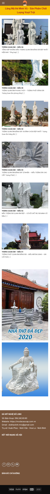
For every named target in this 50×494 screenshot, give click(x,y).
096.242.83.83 (21, 418)
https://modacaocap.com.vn (23, 421)
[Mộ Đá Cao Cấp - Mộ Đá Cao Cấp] (25, 3)
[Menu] (3, 3)
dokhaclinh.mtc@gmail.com (21, 425)
